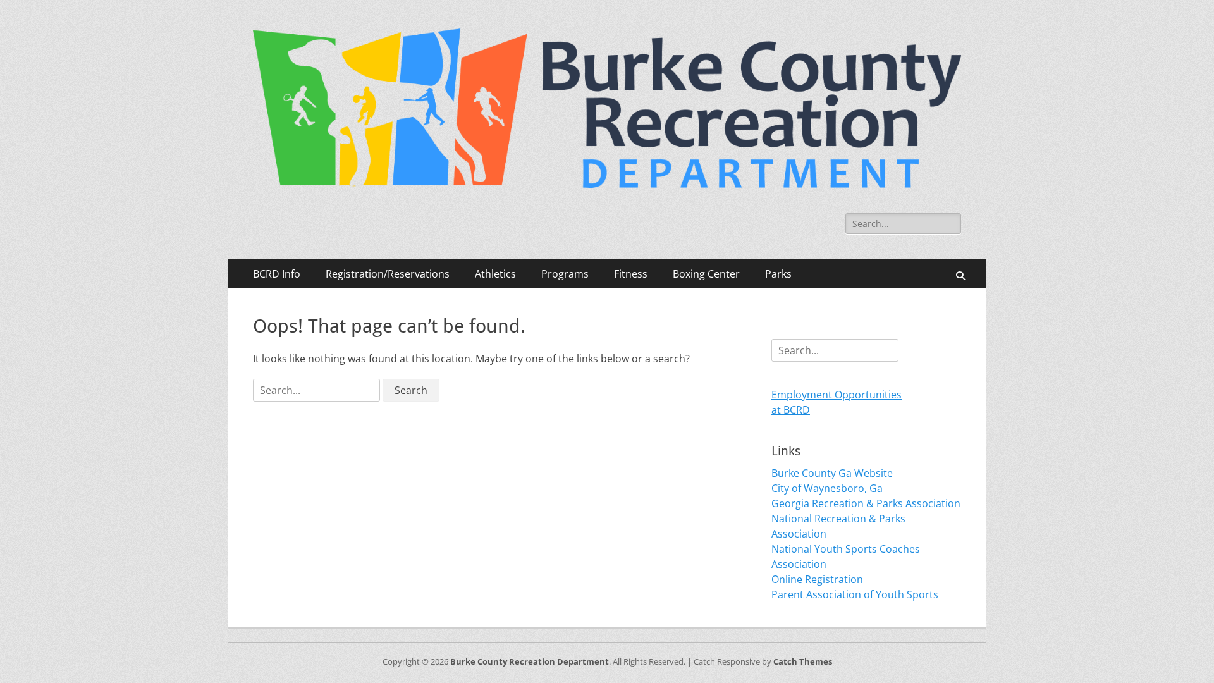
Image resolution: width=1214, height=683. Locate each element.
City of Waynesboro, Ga (827, 488)
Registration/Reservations (388, 274)
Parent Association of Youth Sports (854, 594)
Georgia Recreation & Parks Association (865, 503)
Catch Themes (802, 661)
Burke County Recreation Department (529, 661)
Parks (778, 274)
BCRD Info (276, 274)
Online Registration (817, 579)
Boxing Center (706, 274)
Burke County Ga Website (832, 473)
